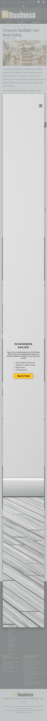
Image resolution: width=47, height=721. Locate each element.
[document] (23, 360)
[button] (40, 105)
